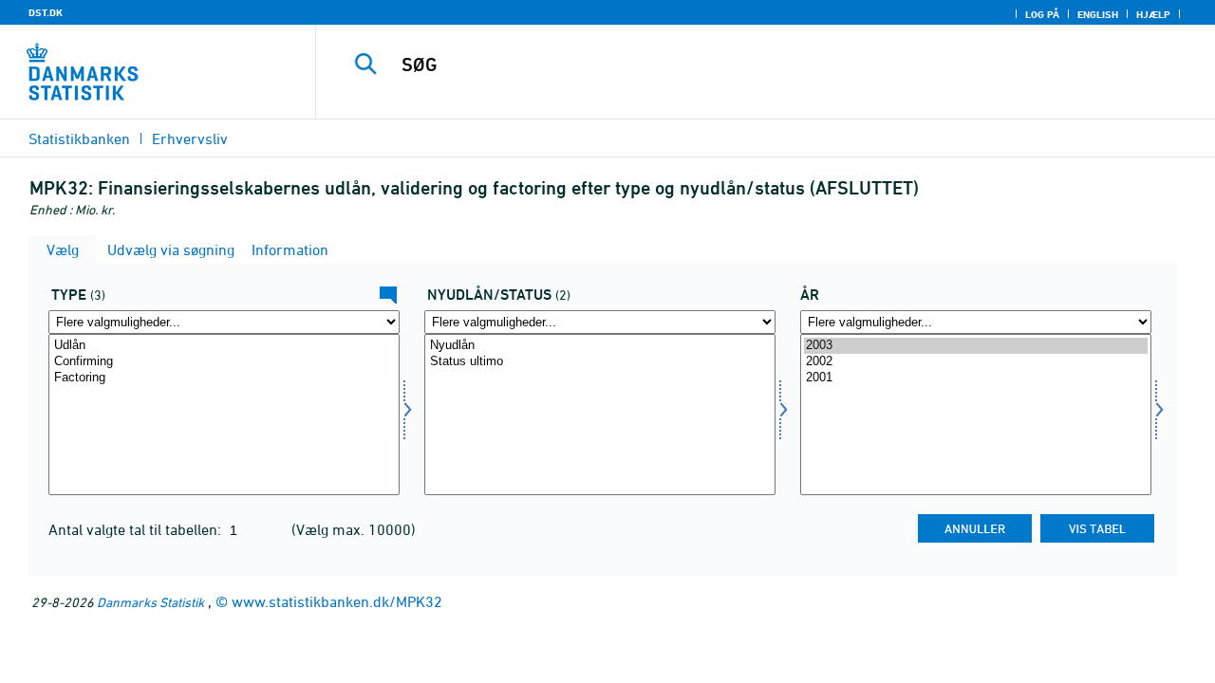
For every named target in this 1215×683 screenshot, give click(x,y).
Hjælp (1153, 14)
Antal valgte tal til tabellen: (136, 529)
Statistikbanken (79, 138)
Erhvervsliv (190, 138)
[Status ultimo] (600, 362)
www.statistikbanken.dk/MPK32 (337, 601)
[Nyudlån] (600, 346)
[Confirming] (224, 362)
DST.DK (45, 12)
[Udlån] (224, 346)
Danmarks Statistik (150, 602)
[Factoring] (224, 378)
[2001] (976, 378)
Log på (1042, 14)
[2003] (976, 346)
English (1097, 14)
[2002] (976, 362)
